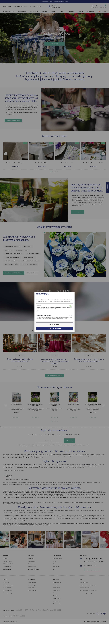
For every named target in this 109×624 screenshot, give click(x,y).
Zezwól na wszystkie (54, 328)
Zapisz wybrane (54, 324)
